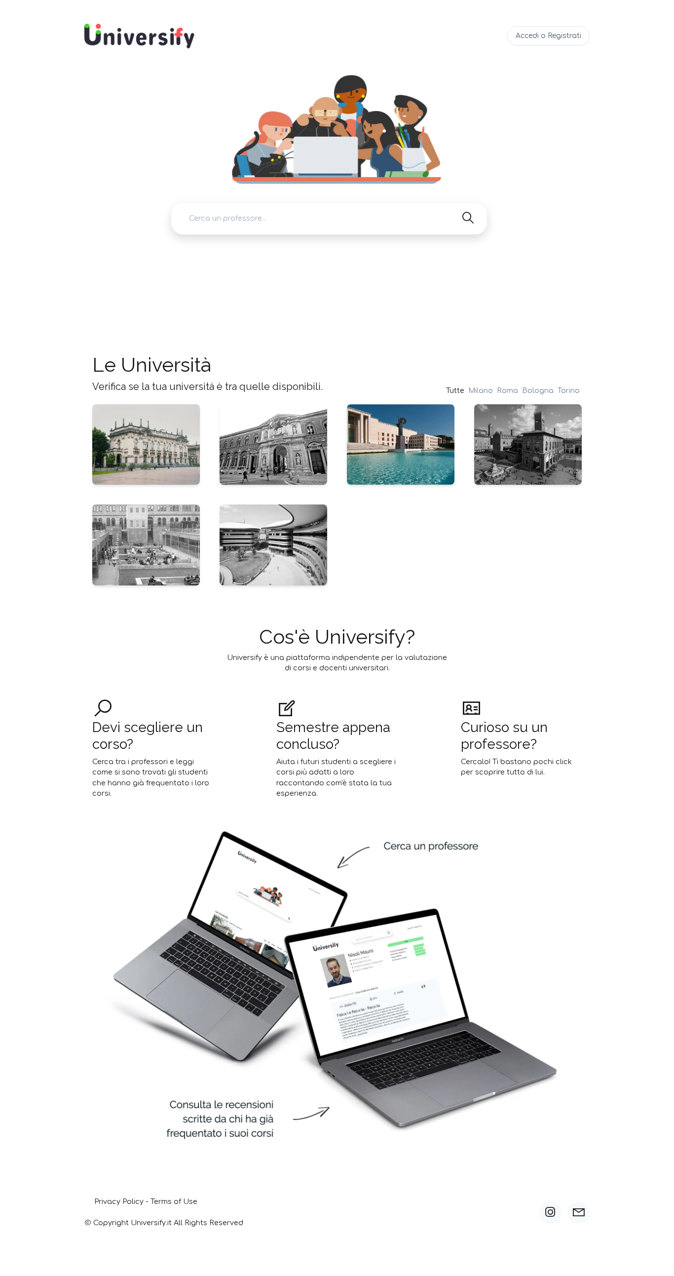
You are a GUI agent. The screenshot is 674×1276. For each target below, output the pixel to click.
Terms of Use (173, 1201)
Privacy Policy (119, 1201)
